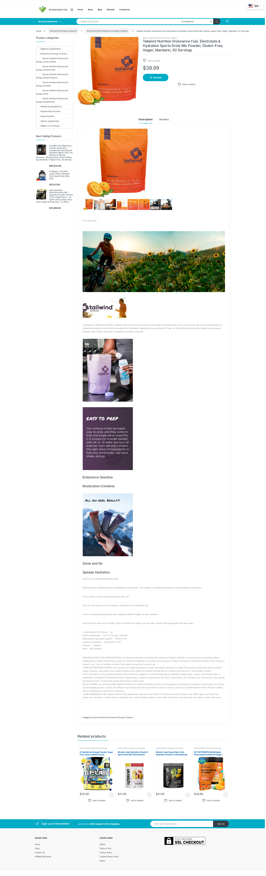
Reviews (164, 119)
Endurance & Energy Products (63, 31)
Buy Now (157, 77)
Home (80, 9)
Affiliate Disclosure (43, 856)
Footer (102, 860)
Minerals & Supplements (51, 106)
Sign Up (221, 824)
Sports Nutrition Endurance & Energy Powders (107, 31)
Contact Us (124, 9)
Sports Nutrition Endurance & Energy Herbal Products (52, 76)
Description (146, 119)
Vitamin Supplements (49, 121)
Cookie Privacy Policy (109, 856)
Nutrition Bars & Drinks (50, 111)
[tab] (146, 120)
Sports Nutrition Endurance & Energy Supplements (52, 100)
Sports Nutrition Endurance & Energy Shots (52, 92)
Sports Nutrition (47, 116)
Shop (90, 9)
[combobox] (128, 21)
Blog (100, 9)
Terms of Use (105, 848)
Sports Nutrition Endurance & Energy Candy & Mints (52, 60)
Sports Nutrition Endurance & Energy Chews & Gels (52, 68)
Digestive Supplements (50, 49)
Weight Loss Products (50, 126)
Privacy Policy (106, 852)
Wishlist (110, 9)
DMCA (102, 844)
